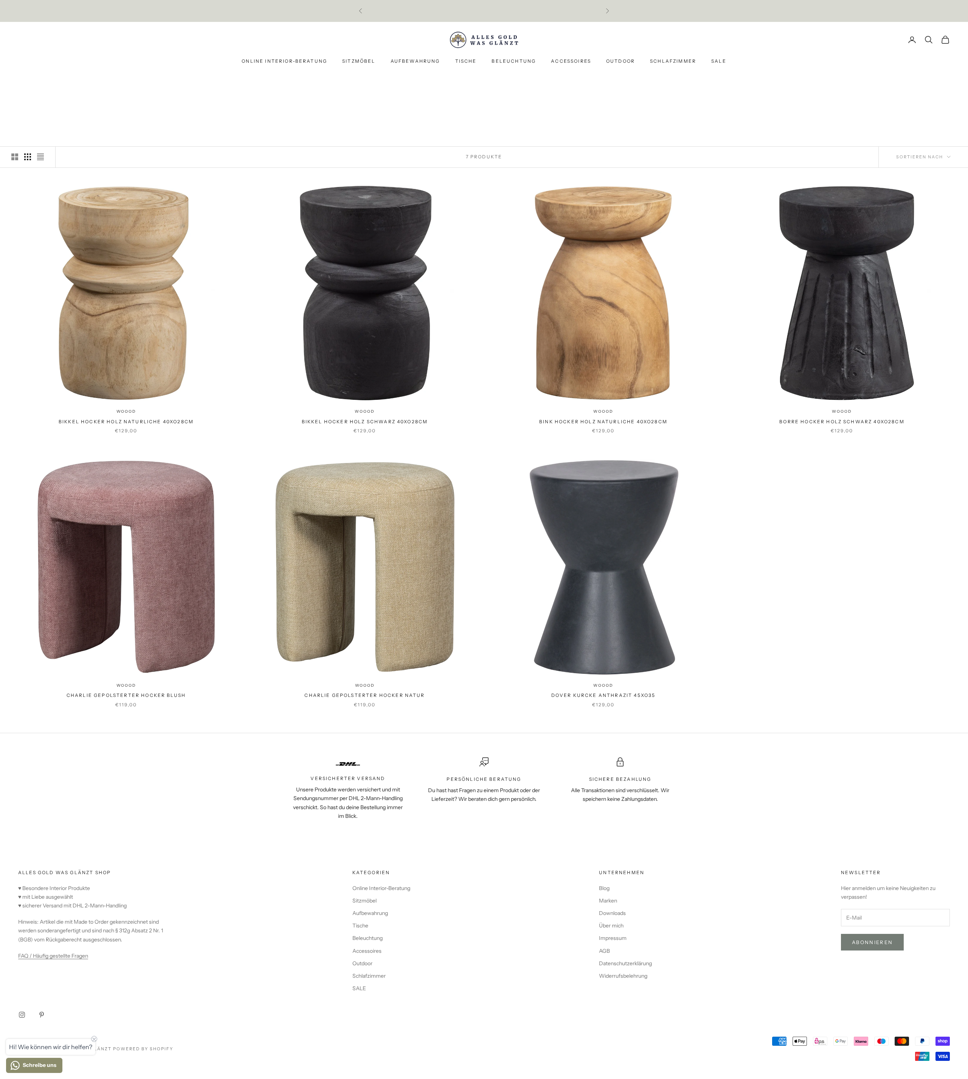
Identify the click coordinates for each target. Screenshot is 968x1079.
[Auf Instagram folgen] (22, 1015)
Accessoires (571, 61)
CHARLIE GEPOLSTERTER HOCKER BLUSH (126, 695)
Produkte (89, 86)
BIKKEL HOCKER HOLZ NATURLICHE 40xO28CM (126, 421)
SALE (718, 61)
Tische (466, 61)
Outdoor (620, 61)
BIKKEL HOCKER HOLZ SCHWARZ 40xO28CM (365, 421)
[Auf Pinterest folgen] (41, 1015)
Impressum (613, 938)
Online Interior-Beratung (284, 61)
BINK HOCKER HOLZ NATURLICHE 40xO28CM (603, 421)
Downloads (612, 913)
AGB (604, 950)
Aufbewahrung (415, 61)
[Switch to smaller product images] (27, 157)
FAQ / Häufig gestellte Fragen (53, 955)
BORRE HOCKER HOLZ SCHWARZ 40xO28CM (841, 421)
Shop (61, 86)
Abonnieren (872, 942)
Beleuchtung (514, 61)
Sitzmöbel (358, 61)
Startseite (32, 86)
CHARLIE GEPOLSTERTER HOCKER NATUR (364, 695)
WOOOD (126, 411)
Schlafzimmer (673, 61)
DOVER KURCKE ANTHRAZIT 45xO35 (603, 695)
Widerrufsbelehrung (623, 975)
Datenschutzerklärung (625, 963)
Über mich (611, 925)
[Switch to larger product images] (14, 157)
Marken (608, 900)
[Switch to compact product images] (40, 157)
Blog (604, 888)
